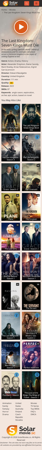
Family (5, 406)
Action (11, 61)
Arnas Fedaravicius (22, 67)
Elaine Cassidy (32, 64)
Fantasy (5, 409)
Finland (18, 411)
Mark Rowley (7, 67)
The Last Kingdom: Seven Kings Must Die (22, 12)
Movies (12, 9)
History (25, 61)
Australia (19, 409)
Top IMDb (35, 409)
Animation (7, 403)
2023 (12, 86)
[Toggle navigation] (36, 3)
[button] (21, 27)
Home (4, 9)
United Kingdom (17, 76)
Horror (5, 411)
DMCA (33, 414)
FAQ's (33, 411)
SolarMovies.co (24, 437)
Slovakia (19, 420)
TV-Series (35, 406)
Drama (18, 61)
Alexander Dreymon (16, 64)
